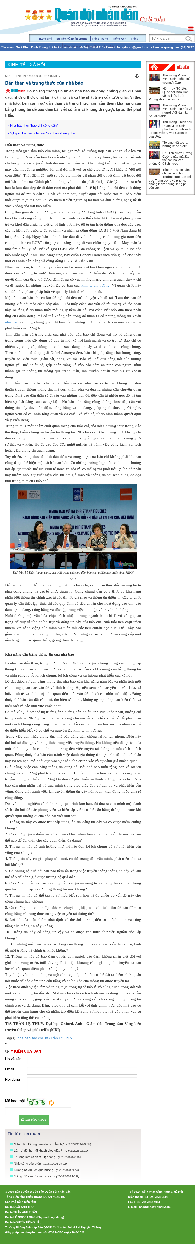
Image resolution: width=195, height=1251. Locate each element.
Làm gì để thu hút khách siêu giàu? (51, 1150)
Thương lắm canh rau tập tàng (47, 1156)
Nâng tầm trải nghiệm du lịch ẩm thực (52, 1144)
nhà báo (11, 322)
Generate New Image (51, 1103)
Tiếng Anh (119, 38)
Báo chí (37, 1037)
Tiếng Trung (100, 38)
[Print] (137, 75)
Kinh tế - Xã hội (26, 64)
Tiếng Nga (92, 46)
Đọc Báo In (111, 46)
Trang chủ (45, 38)
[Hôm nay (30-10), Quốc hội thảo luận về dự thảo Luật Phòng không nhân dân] (154, 90)
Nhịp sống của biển (40, 1163)
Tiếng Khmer (72, 46)
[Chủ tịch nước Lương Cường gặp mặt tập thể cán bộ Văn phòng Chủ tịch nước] (154, 155)
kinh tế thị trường (95, 285)
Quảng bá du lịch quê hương (46, 1169)
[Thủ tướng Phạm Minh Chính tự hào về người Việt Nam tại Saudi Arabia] (154, 107)
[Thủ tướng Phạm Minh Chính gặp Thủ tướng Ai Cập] (154, 77)
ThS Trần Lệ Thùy (57, 1037)
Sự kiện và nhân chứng (72, 38)
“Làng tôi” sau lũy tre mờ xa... (46, 1176)
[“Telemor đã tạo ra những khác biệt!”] (154, 144)
